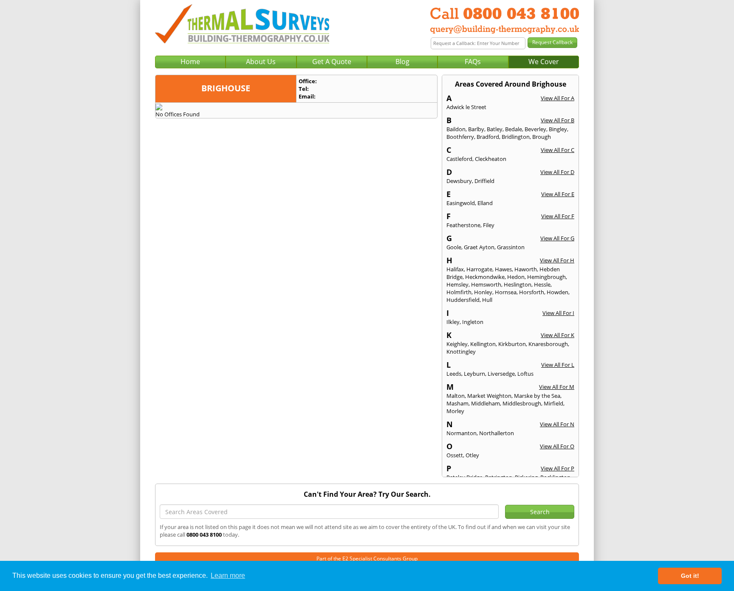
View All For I (558, 313)
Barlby (476, 129)
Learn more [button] (228, 575)
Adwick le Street (466, 107)
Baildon (456, 129)
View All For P (557, 468)
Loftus (525, 373)
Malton (455, 396)
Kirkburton (512, 344)
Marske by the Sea (537, 396)
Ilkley (453, 322)
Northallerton (496, 433)
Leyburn (474, 373)
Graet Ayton (479, 247)
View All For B (557, 120)
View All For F (557, 216)
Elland (485, 203)
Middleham (485, 403)
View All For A (557, 98)
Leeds (453, 373)
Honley (483, 292)
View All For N (557, 424)
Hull (487, 300)
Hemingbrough (546, 277)
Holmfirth (458, 292)
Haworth (525, 269)
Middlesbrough (522, 403)
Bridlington (516, 137)
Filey (488, 225)
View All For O (557, 446)
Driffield (484, 181)
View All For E (557, 194)
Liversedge (501, 373)
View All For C (557, 150)
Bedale (513, 129)
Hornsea (506, 292)
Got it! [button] (690, 575)
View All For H (557, 260)
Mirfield (553, 403)
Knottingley (461, 351)
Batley (495, 129)
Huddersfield (463, 300)
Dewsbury (459, 181)
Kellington (483, 344)
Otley (472, 455)
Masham (457, 403)
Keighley (457, 344)
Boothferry (460, 137)
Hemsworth (486, 284)
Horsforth (531, 292)
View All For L (557, 365)
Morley (455, 411)
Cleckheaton (490, 159)
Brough (541, 137)
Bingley (558, 129)
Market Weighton (489, 396)
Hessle (542, 284)
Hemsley (457, 284)
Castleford (459, 159)
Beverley (535, 129)
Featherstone (463, 225)
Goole (453, 247)
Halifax (455, 269)
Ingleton (472, 322)
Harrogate (479, 269)
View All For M (556, 387)
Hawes (503, 269)
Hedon (516, 277)
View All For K (557, 335)
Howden (557, 292)
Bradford (488, 137)
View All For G (557, 238)
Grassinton (511, 247)
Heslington (517, 284)
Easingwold (460, 203)
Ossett (454, 455)
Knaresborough (548, 344)
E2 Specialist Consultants (371, 558)
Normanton (461, 433)
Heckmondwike (485, 277)
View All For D (557, 172)
